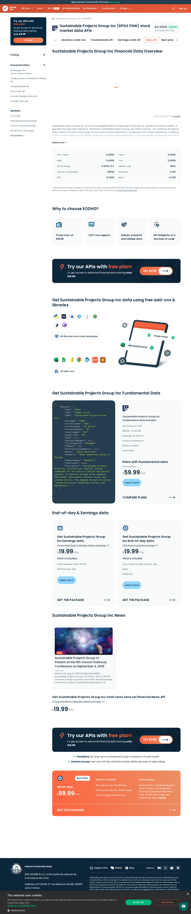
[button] (64, 905)
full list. (163, 797)
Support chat (101, 867)
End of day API (17, 91)
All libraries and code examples (79, 336)
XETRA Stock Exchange (22, 130)
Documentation (20, 65)
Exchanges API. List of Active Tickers (21, 72)
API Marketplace (71, 8)
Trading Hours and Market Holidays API (28, 80)
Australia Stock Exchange (23, 120)
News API (151, 40)
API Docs (26, 8)
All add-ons (67, 371)
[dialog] (95, 902)
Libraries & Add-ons (73, 40)
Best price (168, 40)
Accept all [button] (138, 902)
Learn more (114, 2)
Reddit (118, 867)
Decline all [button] (167, 902)
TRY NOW (28, 40)
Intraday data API (19, 101)
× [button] (188, 894)
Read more (25, 903)
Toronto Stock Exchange (23, 125)
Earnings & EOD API (129, 40)
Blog (131, 867)
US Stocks (15, 115)
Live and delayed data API (23, 96)
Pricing (14, 55)
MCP (53, 8)
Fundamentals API (19, 86)
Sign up (183, 8)
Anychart (177, 116)
